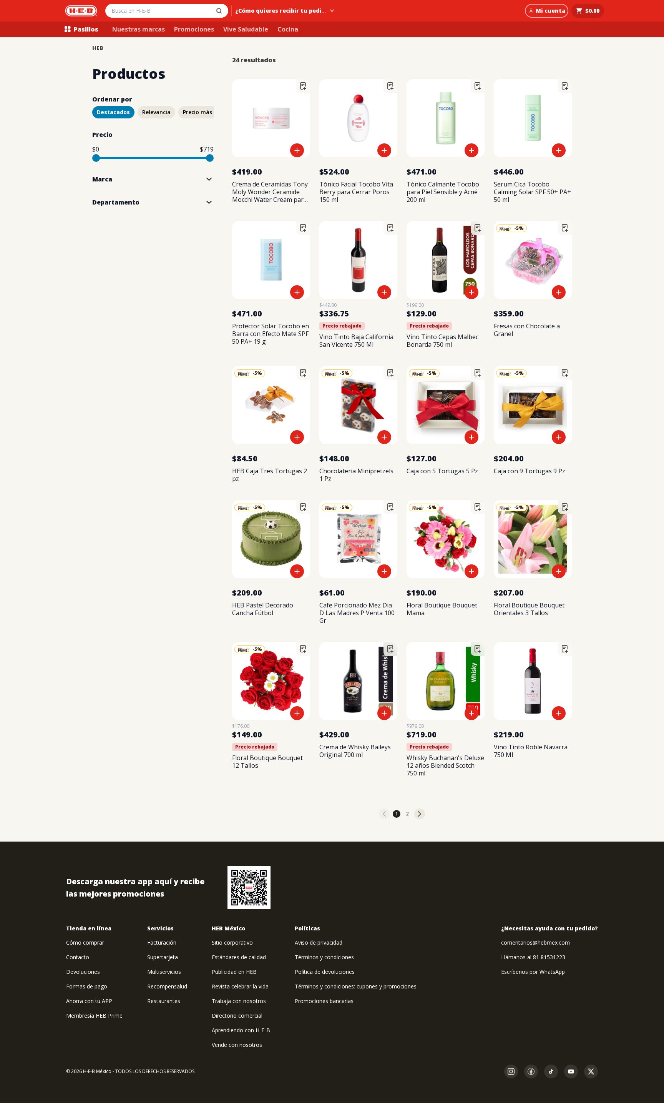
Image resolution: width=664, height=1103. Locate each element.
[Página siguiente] (419, 814)
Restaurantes (163, 1001)
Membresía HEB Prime (94, 1015)
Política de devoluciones (325, 971)
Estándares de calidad (239, 957)
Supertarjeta (162, 957)
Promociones (194, 29)
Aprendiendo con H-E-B (241, 1030)
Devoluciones (83, 971)
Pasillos (86, 29)
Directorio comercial (237, 1015)
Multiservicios (164, 971)
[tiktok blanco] (551, 1071)
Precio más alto (204, 112)
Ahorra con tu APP (89, 1001)
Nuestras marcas (138, 29)
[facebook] (531, 1071)
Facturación (161, 942)
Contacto (77, 957)
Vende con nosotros (237, 1044)
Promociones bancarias (324, 1001)
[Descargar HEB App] (249, 887)
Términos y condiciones (324, 957)
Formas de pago (86, 986)
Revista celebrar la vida (240, 986)
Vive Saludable (245, 29)
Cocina (287, 29)
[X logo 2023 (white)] (591, 1071)
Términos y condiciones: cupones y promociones (356, 986)
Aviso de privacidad (318, 942)
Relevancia (156, 112)
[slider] (96, 158)
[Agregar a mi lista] (303, 86)
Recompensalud (167, 986)
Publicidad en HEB (234, 971)
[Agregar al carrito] (297, 150)
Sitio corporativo (232, 942)
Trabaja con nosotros (239, 1001)
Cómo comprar (85, 942)
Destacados (113, 112)
